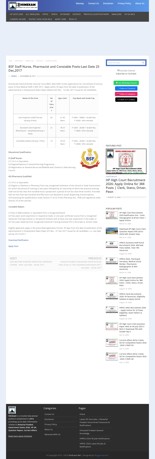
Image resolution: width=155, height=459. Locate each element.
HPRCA (54, 14)
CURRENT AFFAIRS (18, 19)
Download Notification (18, 240)
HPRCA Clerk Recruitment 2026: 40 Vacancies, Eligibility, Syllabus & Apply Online (132, 296)
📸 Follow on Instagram (126, 94)
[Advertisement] (77, 39)
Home (82, 414)
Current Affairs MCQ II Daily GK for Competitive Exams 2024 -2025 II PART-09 (133, 342)
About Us (139, 3)
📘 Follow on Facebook (126, 88)
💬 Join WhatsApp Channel (126, 83)
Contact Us (93, 3)
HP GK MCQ (129, 14)
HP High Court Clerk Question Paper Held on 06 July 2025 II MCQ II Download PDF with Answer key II (132, 328)
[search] (143, 62)
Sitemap (80, 3)
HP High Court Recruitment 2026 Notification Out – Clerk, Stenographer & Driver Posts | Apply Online (132, 216)
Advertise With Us (52, 434)
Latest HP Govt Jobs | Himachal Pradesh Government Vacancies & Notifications (95, 422)
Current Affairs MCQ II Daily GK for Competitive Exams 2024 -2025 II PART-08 (133, 356)
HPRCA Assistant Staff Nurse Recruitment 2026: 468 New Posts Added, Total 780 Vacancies (131, 246)
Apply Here (13, 246)
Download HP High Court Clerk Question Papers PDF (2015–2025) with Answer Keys (132, 231)
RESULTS (73, 19)
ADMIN (14, 76)
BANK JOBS (117, 14)
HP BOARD (65, 14)
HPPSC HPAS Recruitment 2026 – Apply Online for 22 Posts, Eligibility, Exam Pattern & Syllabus (132, 311)
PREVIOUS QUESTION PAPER (96, 14)
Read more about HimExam (20, 436)
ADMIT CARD (60, 19)
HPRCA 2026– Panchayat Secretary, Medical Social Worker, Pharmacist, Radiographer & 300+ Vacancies (130, 264)
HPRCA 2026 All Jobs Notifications (95, 438)
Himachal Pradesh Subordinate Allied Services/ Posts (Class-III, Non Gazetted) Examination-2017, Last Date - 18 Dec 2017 (80, 265)
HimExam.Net (75, 455)
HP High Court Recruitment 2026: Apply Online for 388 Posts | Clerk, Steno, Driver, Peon (126, 186)
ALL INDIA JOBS (33, 14)
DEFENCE (77, 14)
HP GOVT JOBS (16, 14)
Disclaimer (108, 3)
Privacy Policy (124, 3)
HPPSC (45, 14)
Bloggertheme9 (101, 455)
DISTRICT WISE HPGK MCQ (40, 19)
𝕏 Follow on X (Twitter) (126, 100)
